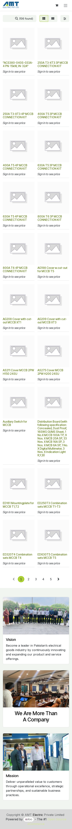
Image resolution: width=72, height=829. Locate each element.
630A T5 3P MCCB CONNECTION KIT (49, 167)
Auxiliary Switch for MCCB (15, 423)
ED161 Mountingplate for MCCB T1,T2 (18, 504)
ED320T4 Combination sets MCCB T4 (17, 556)
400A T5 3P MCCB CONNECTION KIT (49, 115)
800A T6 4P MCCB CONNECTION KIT (15, 269)
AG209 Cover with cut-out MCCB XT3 (52, 320)
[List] (52, 18)
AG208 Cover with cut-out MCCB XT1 (17, 320)
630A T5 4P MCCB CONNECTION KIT (15, 218)
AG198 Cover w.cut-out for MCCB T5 (52, 269)
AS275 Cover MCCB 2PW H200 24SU (50, 371)
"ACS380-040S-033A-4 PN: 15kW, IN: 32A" (18, 64)
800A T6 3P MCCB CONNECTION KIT (49, 218)
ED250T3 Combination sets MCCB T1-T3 (52, 504)
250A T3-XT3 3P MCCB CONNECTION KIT (52, 64)
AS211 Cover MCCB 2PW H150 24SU (18, 371)
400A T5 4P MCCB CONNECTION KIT (15, 167)
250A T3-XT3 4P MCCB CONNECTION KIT (18, 115)
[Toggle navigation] (65, 5)
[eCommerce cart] (56, 5)
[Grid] (43, 18)
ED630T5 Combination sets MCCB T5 (52, 556)
